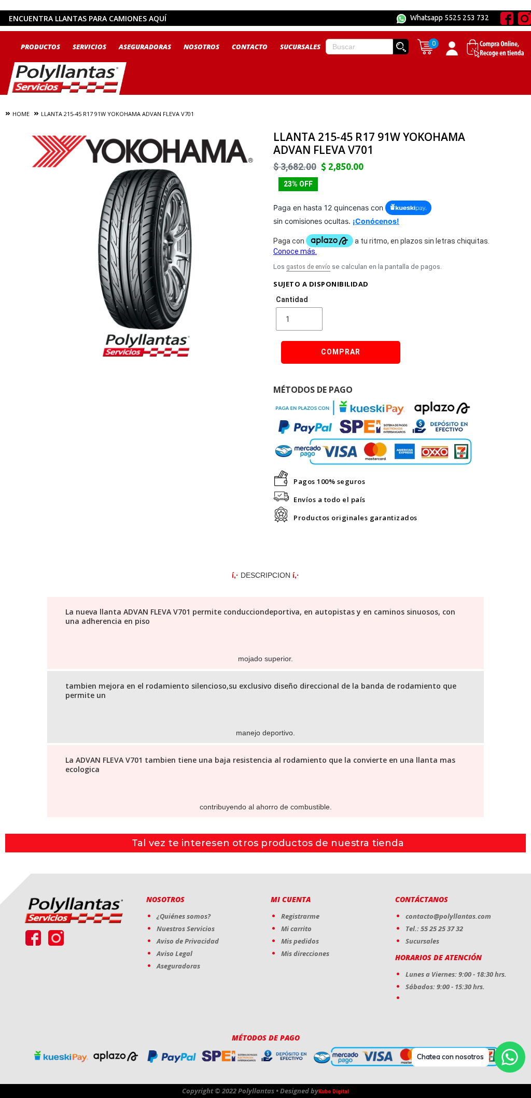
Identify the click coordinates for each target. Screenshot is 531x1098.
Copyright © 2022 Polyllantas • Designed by (250, 1091)
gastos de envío (308, 266)
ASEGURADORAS (145, 46)
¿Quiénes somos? (184, 916)
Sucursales (422, 941)
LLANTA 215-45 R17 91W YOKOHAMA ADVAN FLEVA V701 (117, 113)
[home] (67, 78)
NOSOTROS (201, 46)
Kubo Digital (333, 1091)
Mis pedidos (300, 941)
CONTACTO (250, 46)
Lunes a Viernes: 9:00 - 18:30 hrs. (456, 974)
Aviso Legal (174, 953)
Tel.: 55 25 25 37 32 (434, 928)
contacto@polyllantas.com (448, 916)
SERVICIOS (89, 46)
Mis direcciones (305, 953)
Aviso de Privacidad (188, 941)
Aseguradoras (178, 966)
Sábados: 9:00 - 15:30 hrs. (445, 986)
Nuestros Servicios (186, 928)
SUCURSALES (300, 46)
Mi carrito (296, 928)
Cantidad (292, 299)
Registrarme (300, 916)
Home (21, 113)
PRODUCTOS (40, 46)
